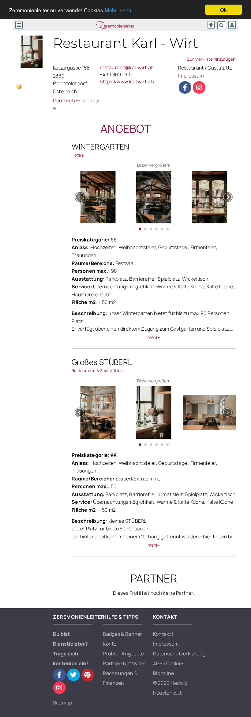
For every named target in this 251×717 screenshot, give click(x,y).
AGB (158, 663)
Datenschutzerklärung (179, 653)
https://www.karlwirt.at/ (127, 81)
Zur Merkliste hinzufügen (211, 59)
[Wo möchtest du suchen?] (211, 25)
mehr (153, 337)
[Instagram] (199, 87)
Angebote (133, 653)
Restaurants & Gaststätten (97, 370)
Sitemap (62, 702)
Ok (223, 9)
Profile (111, 653)
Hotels (78, 155)
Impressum (191, 75)
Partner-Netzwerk (124, 663)
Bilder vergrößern (153, 165)
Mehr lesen (118, 10)
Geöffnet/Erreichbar (74, 100)
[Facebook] (185, 87)
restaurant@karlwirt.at (126, 67)
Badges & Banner (122, 634)
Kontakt (162, 634)
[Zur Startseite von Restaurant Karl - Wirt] (31, 52)
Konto (110, 643)
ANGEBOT (125, 128)
